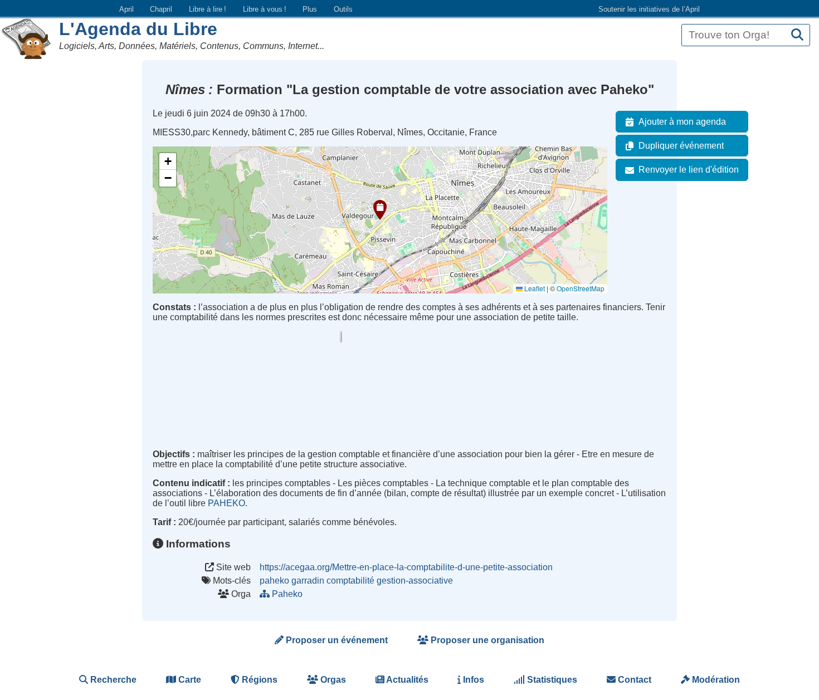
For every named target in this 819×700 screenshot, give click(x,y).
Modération (715, 679)
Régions (258, 679)
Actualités (406, 679)
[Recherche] (797, 35)
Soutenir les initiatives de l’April (649, 9)
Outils (343, 9)
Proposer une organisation (486, 640)
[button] (380, 210)
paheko (274, 580)
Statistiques (551, 679)
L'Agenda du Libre (138, 29)
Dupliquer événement (681, 145)
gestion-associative (415, 580)
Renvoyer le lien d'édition (688, 169)
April (126, 9)
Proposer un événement (336, 640)
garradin (307, 580)
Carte (188, 679)
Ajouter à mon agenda (682, 121)
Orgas (332, 679)
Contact (633, 679)
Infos (472, 679)
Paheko (287, 594)
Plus (310, 9)
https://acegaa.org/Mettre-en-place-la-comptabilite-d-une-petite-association (406, 567)
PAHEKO (226, 503)
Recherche (112, 679)
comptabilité (350, 580)
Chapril (161, 9)
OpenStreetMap (580, 288)
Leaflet (534, 288)
